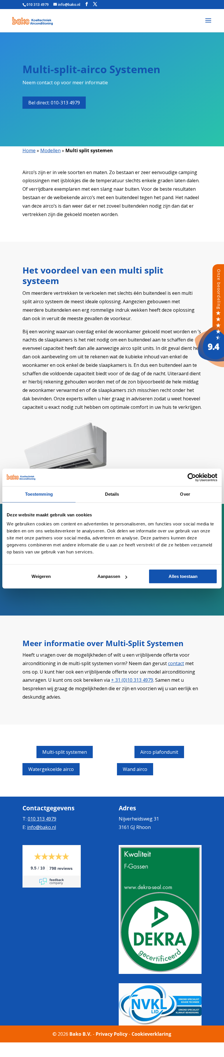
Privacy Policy (111, 1034)
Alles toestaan (183, 576)
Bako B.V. (80, 1034)
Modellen (50, 150)
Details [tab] (112, 494)
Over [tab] (185, 494)
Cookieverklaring (151, 1034)
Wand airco (135, 769)
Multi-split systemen (64, 752)
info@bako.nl (41, 827)
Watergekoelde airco (51, 769)
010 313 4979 (38, 4)
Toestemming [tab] (39, 494)
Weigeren (41, 576)
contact (176, 663)
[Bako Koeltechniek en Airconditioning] (209, 365)
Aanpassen (108, 576)
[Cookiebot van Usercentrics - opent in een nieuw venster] (191, 477)
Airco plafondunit (159, 752)
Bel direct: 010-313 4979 (54, 102)
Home (29, 150)
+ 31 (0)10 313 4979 (132, 680)
